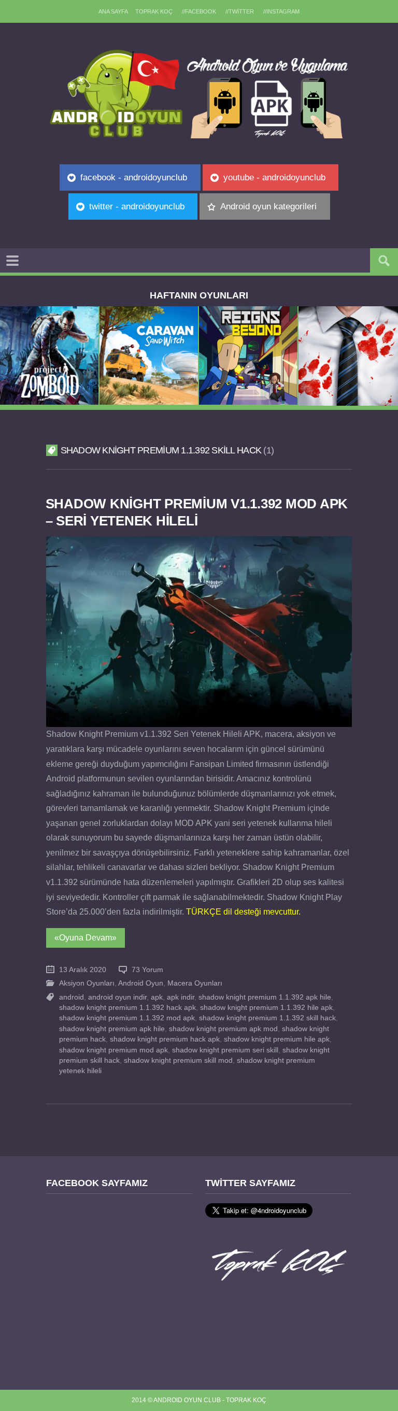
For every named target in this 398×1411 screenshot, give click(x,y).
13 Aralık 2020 (82, 970)
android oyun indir (117, 997)
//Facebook (199, 11)
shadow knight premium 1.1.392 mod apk (127, 1018)
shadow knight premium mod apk (113, 1050)
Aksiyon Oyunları (87, 983)
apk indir (180, 997)
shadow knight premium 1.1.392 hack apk (127, 1007)
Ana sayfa (113, 11)
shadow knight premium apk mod (223, 1029)
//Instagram (281, 11)
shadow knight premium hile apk (277, 1039)
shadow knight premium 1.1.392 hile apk (266, 1007)
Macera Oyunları (194, 983)
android (71, 997)
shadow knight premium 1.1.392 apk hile (264, 997)
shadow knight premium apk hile (112, 1029)
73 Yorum (147, 970)
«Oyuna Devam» (85, 937)
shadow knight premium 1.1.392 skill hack (267, 1018)
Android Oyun (140, 983)
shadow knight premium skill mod (178, 1060)
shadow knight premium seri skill (225, 1050)
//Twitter (239, 11)
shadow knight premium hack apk (165, 1039)
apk (157, 997)
